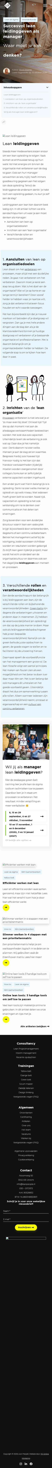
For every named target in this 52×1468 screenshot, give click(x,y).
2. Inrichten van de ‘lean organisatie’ (20, 103)
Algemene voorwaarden (26, 1151)
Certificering (26, 1117)
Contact (26, 1170)
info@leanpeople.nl (26, 1184)
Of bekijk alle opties (16, 840)
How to (7, 929)
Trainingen (26, 1065)
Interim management (26, 1053)
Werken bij (26, 1138)
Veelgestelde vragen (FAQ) (26, 1097)
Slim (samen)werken (30, 872)
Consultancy (26, 1043)
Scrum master (26, 1084)
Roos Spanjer (25, 69)
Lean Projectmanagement (26, 1049)
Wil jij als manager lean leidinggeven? (20, 112)
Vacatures (26, 1134)
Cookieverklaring (26, 1159)
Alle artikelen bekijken (33, 1026)
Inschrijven (24, 1227)
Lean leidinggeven (12, 95)
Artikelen (26, 1121)
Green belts (36, 608)
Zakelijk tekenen (26, 1088)
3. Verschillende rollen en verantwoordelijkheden (26, 107)
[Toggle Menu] (45, 5)
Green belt (26, 1079)
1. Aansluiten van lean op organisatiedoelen (23, 99)
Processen (8, 418)
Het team (26, 1130)
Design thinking (26, 1092)
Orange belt (26, 1075)
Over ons (26, 1125)
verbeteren (31, 269)
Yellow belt (9, 877)
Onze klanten (26, 1113)
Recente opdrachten (26, 1057)
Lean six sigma (11, 19)
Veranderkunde (29, 19)
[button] (26, 87)
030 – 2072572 (26, 1188)
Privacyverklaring (26, 1155)
